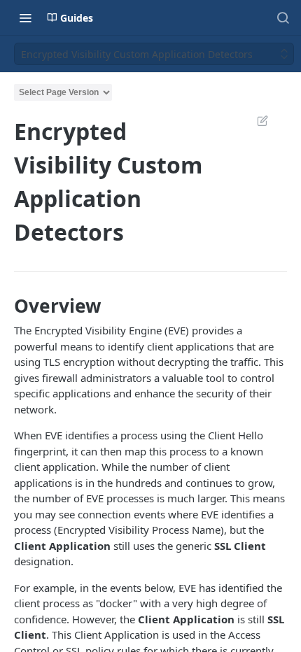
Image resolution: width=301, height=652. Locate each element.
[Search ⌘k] (283, 17)
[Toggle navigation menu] (25, 17)
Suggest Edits (255, 120)
